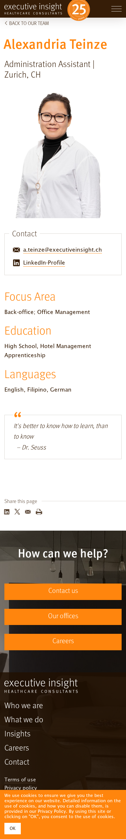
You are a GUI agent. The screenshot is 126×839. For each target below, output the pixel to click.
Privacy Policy (52, 811)
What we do (23, 720)
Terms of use (20, 780)
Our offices (63, 616)
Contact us (63, 591)
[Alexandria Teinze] (6, 514)
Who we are (23, 706)
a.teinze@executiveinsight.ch (62, 249)
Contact (16, 762)
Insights (17, 734)
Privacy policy (20, 788)
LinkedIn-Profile (44, 262)
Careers (63, 641)
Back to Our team (29, 23)
